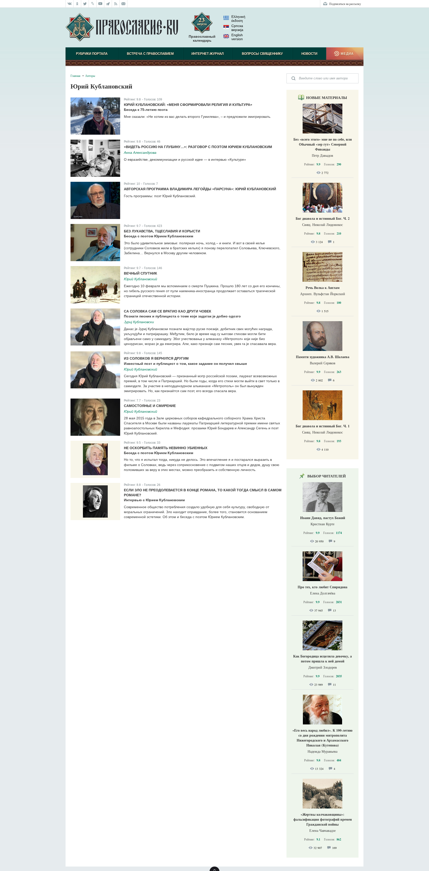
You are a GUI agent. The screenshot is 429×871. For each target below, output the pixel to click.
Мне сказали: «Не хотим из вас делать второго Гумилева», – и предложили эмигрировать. (197, 117)
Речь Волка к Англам (323, 287)
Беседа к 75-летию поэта (146, 110)
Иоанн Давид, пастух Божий (322, 517)
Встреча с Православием (150, 54)
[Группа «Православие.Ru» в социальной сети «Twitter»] (85, 3)
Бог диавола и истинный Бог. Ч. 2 (323, 218)
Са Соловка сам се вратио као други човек (167, 311)
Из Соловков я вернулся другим (156, 358)
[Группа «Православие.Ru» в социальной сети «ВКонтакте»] (69, 3)
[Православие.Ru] (122, 27)
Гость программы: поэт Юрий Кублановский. (160, 196)
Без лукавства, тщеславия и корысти (162, 231)
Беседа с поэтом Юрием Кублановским (158, 236)
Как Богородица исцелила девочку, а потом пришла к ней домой (322, 658)
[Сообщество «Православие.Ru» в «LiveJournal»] (93, 3)
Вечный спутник (140, 273)
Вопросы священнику (262, 54)
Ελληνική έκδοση (238, 19)
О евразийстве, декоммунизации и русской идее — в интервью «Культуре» (185, 159)
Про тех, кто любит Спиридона (322, 587)
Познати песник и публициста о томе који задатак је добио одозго (182, 316)
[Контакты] (123, 3)
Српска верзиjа (237, 28)
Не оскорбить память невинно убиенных (165, 448)
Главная (75, 76)
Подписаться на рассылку (345, 4)
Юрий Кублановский (140, 279)
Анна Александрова (140, 153)
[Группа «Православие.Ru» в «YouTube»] (100, 3)
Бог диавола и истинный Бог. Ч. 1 (323, 426)
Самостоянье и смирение (150, 406)
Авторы (90, 76)
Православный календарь (202, 38)
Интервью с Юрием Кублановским (154, 500)
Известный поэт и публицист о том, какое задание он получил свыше (185, 364)
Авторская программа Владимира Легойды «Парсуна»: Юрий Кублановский (200, 189)
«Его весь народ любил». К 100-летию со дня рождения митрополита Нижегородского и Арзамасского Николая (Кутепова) (322, 738)
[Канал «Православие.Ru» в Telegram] (108, 3)
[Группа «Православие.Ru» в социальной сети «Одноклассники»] (77, 3)
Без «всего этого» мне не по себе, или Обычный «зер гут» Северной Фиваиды (322, 144)
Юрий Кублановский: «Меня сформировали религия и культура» (188, 105)
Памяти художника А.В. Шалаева (322, 356)
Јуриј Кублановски (139, 322)
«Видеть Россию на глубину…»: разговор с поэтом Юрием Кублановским (198, 147)
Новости (309, 54)
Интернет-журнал (207, 54)
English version (237, 37)
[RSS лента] (116, 3)
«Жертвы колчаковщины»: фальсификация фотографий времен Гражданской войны (322, 819)
